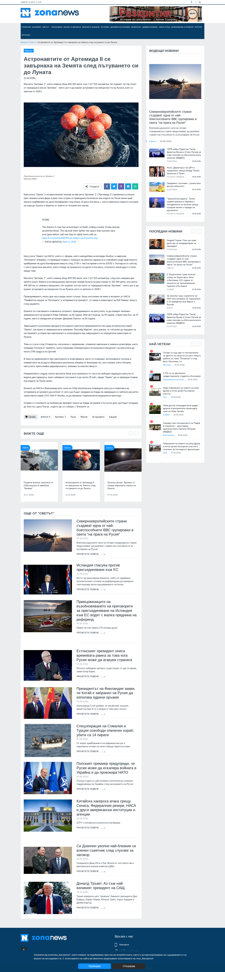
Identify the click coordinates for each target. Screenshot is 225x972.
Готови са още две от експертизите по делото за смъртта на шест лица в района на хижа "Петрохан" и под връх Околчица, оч (182, 357)
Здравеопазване (150, 27)
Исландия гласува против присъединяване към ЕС (98, 567)
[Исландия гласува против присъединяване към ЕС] (48, 579)
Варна (170, 308)
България (36, 27)
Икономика (57, 27)
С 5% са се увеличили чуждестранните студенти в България (182, 374)
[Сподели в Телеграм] (128, 186)
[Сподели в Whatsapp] (135, 186)
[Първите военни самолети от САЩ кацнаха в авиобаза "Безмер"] (39, 460)
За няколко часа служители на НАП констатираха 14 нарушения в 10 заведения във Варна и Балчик (183, 300)
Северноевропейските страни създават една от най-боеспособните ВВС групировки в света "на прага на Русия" (105, 527)
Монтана (167, 365)
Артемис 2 (60, 417)
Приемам (94, 966)
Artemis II (45, 417)
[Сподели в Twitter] (114, 186)
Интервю (105, 27)
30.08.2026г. (166, 141)
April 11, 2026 (69, 241)
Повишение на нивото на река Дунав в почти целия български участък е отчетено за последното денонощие (181, 446)
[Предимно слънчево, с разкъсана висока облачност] (157, 187)
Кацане (113, 417)
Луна (73, 417)
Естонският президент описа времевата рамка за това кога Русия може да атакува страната (104, 655)
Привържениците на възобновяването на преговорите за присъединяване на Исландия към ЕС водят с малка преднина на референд (107, 610)
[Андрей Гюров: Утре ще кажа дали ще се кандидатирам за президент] (157, 244)
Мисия (84, 417)
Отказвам (129, 966)
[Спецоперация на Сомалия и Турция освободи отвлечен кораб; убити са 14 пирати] (48, 740)
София (170, 289)
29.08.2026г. (193, 379)
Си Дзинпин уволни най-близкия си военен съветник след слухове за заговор (106, 850)
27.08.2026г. (176, 453)
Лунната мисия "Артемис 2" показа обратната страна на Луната (121, 485)
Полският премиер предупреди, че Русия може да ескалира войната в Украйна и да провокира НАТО (106, 767)
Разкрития (136, 27)
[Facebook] (191, 2)
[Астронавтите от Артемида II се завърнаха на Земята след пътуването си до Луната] (81, 460)
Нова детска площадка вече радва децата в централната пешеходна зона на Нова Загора (180, 408)
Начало (24, 42)
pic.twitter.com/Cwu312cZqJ (83, 238)
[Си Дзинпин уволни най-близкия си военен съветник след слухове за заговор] (48, 860)
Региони (26, 35)
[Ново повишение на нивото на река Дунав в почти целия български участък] (155, 392)
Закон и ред (164, 27)
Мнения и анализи (91, 27)
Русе (165, 397)
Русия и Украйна (175, 177)
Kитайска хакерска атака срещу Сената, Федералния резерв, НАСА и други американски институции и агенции (106, 807)
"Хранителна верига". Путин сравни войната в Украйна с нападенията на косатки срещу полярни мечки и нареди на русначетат (182, 204)
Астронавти (98, 417)
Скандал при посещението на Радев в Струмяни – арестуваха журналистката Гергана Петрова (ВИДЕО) (181, 427)
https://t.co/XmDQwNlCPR (55, 238)
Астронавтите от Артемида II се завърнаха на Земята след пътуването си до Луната (80, 485)
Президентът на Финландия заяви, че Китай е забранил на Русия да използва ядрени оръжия (106, 692)
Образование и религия (182, 27)
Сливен (166, 415)
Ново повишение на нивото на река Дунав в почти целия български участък (181, 391)
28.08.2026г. (179, 365)
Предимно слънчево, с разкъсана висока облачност (184, 184)
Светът (45, 27)
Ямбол (25, 448)
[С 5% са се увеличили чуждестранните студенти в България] (155, 377)
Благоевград (168, 435)
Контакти (124, 944)
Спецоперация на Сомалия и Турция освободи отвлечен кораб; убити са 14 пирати (105, 730)
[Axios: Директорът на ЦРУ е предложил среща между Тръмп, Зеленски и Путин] (157, 171)
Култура (198, 27)
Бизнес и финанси (72, 27)
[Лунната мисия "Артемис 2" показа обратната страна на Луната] (123, 460)
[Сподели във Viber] (121, 186)
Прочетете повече (88, 554)
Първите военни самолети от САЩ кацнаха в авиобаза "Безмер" (38, 485)
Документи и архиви (120, 27)
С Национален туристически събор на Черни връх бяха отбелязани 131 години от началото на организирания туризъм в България (181, 280)
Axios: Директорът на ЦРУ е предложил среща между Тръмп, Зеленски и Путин (183, 170)
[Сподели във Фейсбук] (107, 186)
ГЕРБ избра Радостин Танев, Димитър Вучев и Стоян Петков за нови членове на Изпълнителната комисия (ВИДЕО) (184, 153)
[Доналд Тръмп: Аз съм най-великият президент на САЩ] (48, 897)
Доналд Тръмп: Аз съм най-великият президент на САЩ (101, 885)
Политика (26, 27)
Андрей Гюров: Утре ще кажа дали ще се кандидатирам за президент (181, 243)
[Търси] (200, 2)
